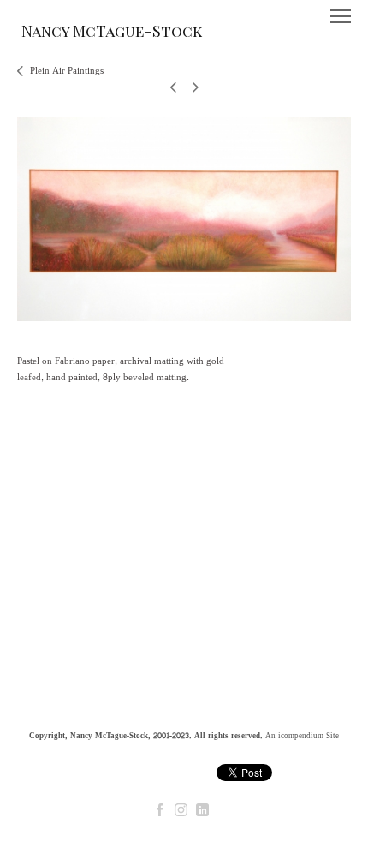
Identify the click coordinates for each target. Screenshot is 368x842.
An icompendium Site (302, 736)
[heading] (111, 33)
